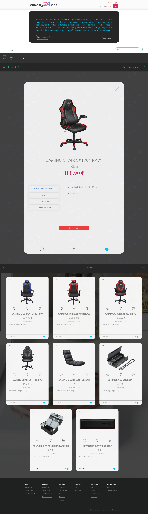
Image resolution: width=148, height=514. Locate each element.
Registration (28, 487)
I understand (42, 37)
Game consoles (112, 187)
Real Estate (78, 490)
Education (62, 497)
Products (61, 500)
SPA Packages (63, 490)
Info (92, 487)
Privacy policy (29, 490)
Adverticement (95, 493)
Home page (110, 487)
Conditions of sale (112, 490)
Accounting (94, 497)
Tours (60, 493)
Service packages (47, 497)
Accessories (115, 190)
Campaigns (62, 487)
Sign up (112, 2)
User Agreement (30, 493)
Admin (93, 490)
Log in (107, 2)
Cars (76, 487)
